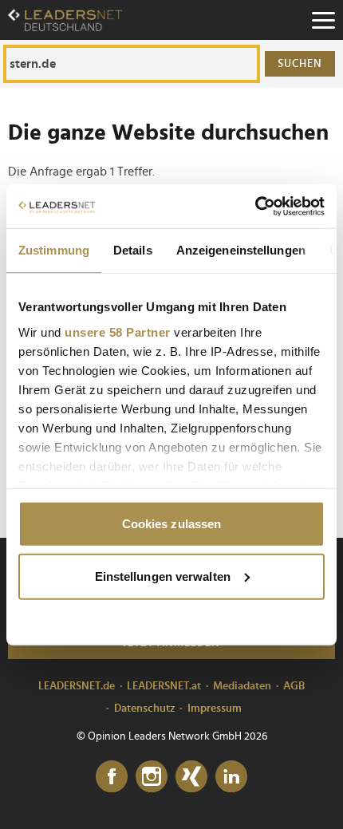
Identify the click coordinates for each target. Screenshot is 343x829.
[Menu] (323, 20)
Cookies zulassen (172, 524)
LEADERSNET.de (76, 686)
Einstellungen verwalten (163, 575)
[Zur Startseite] (65, 20)
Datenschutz (144, 708)
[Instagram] (152, 777)
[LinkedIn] (231, 777)
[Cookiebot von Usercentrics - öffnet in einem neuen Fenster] (255, 205)
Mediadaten (242, 686)
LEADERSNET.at (164, 686)
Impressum (214, 708)
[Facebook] (112, 777)
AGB (294, 686)
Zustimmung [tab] (53, 250)
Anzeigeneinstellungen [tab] (241, 250)
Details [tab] (132, 250)
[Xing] (191, 777)
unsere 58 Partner (118, 331)
